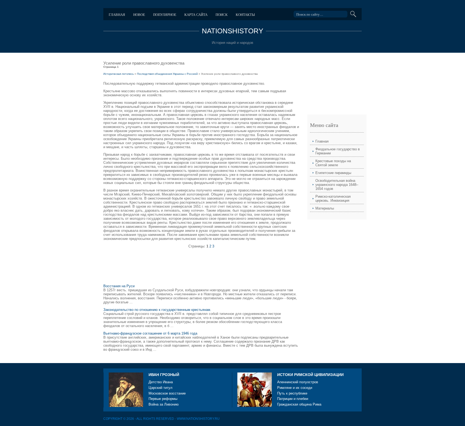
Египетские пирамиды (333, 173)
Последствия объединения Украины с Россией (167, 73)
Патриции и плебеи (292, 399)
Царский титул (160, 388)
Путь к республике (292, 393)
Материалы (324, 208)
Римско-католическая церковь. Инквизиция (333, 198)
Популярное (164, 14)
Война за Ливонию (164, 404)
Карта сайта (195, 14)
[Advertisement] (201, 268)
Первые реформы (163, 399)
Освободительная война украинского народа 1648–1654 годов (336, 185)
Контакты (245, 14)
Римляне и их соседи (294, 388)
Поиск (222, 14)
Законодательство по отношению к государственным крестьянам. (157, 310)
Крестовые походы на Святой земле (333, 163)
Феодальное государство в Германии (337, 151)
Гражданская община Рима (299, 404)
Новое (139, 14)
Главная (117, 14)
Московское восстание (167, 393)
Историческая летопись (118, 73)
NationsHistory (232, 31)
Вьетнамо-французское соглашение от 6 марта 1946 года (150, 333)
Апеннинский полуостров (297, 382)
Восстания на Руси (119, 286)
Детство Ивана (161, 382)
